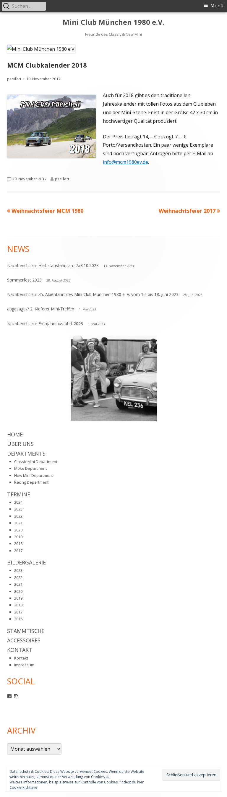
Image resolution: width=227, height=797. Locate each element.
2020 (18, 530)
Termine (18, 494)
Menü (216, 6)
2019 (18, 536)
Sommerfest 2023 (24, 280)
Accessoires (23, 640)
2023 (18, 509)
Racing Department (31, 482)
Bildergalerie (26, 562)
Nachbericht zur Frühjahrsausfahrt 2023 (45, 323)
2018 (18, 543)
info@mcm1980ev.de (125, 162)
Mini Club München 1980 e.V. (113, 22)
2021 (18, 523)
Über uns (20, 443)
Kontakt (19, 649)
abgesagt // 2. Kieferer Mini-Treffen (40, 309)
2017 (18, 550)
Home (15, 434)
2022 (18, 516)
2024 (18, 502)
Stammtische (25, 630)
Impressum (24, 664)
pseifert (14, 78)
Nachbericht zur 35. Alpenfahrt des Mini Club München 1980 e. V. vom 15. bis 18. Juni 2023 (93, 294)
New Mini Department (33, 475)
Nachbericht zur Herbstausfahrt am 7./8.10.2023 (53, 265)
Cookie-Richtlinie (23, 787)
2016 (18, 618)
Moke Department (30, 468)
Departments (26, 453)
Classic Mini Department (35, 461)
